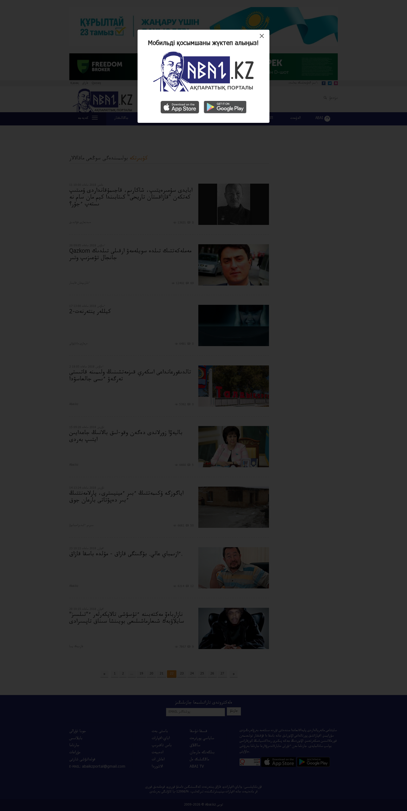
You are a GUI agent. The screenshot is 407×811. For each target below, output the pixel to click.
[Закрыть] (263, 37)
